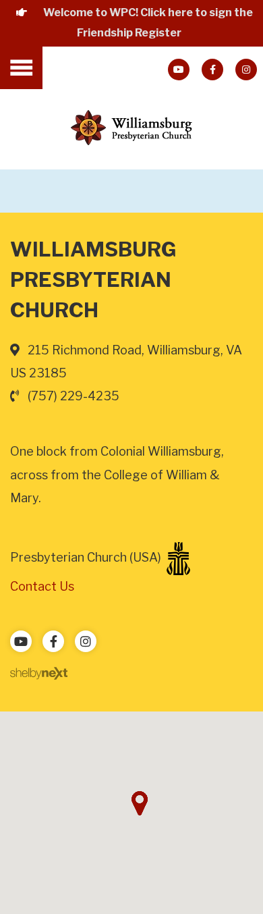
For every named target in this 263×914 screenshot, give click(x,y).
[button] (140, 803)
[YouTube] (178, 69)
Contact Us (42, 586)
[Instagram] (246, 69)
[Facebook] (212, 69)
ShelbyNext (38, 673)
